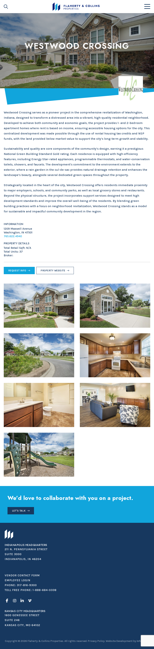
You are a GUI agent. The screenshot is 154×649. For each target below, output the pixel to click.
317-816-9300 (27, 585)
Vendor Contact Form (22, 575)
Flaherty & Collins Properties (76, 6)
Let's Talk (19, 510)
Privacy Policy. (96, 641)
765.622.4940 (13, 236)
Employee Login (17, 580)
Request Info (17, 270)
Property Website (53, 270)
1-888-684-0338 (45, 590)
